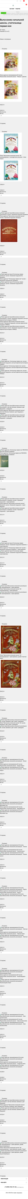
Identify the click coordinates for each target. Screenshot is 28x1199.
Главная (17, 11)
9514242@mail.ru (20, 1187)
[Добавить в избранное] (1, 44)
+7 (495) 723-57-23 (2, 5)
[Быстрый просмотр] (1, 42)
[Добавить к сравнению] (1, 46)
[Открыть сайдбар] (1, 1)
